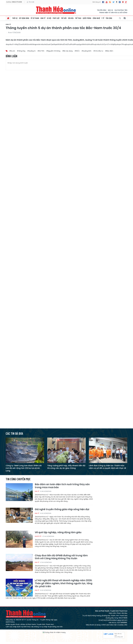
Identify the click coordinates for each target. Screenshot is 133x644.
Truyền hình (101, 10)
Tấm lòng (109, 18)
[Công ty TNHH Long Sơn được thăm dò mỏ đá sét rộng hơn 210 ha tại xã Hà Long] (25, 450)
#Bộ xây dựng (67, 51)
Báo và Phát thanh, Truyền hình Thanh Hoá (26, 614)
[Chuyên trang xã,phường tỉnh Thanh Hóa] (122, 2)
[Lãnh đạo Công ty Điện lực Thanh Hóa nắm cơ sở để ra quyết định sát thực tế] (108, 450)
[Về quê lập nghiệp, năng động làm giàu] (19, 539)
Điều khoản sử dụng (93, 625)
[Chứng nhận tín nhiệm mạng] (54, 632)
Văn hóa (71, 18)
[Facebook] (103, 2)
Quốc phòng (87, 18)
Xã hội (49, 18)
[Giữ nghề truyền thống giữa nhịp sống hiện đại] (19, 516)
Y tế (103, 18)
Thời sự (14, 18)
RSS (126, 625)
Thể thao (78, 18)
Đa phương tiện (121, 10)
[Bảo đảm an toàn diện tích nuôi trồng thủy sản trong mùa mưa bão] (19, 492)
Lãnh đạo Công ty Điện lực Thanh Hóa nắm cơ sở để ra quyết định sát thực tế (107, 466)
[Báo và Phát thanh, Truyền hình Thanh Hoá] (56, 10)
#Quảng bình (86, 51)
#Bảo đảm (109, 51)
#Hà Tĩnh (41, 51)
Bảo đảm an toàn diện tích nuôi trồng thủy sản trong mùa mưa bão (62, 486)
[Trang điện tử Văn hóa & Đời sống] (120, 2)
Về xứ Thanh (35, 18)
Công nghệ (96, 18)
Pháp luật (56, 18)
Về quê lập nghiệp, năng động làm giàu (58, 532)
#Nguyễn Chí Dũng (53, 51)
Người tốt (38, 536)
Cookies (121, 625)
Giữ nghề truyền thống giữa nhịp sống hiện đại (62, 509)
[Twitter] (114, 2)
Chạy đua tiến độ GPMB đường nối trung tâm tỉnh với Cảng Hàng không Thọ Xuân (61, 557)
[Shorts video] (126, 2)
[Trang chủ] (8, 18)
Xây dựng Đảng (24, 18)
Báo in (110, 10)
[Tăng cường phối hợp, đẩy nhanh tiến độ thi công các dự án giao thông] (66, 450)
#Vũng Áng (21, 51)
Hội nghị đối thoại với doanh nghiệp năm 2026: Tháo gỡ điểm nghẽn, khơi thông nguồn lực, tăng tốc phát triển (63, 583)
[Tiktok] (116, 2)
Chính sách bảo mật (109, 625)
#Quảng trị (31, 51)
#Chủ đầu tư (98, 51)
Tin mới (31, 2)
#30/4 (77, 51)
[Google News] (110, 2)
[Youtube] (106, 2)
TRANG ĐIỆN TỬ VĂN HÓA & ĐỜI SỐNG (113, 12)
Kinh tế (43, 18)
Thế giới (63, 18)
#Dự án (12, 51)
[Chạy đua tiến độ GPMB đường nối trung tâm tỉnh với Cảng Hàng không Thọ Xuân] (19, 563)
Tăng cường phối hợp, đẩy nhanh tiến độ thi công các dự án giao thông (66, 466)
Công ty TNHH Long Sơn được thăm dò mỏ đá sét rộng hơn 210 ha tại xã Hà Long (24, 468)
